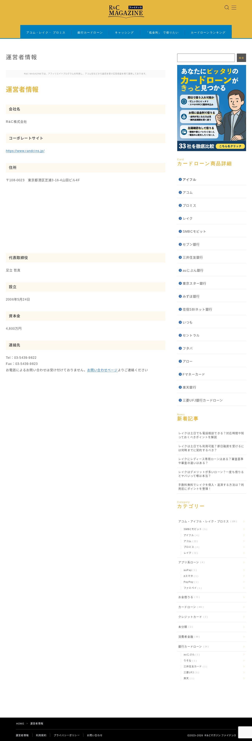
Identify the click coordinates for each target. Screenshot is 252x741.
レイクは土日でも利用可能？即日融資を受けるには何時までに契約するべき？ (211, 448)
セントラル (191, 335)
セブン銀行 (191, 244)
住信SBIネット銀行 (197, 309)
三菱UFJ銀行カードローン (203, 400)
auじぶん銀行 (193, 270)
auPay (189, 570)
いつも (188, 322)
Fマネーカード (194, 374)
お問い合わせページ (102, 370)
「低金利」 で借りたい (162, 32)
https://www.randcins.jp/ (25, 151)
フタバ (188, 348)
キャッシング (124, 32)
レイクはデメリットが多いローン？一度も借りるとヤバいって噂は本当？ (211, 474)
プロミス (189, 205)
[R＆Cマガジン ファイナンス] (126, 11)
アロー (188, 361)
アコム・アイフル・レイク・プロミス (206, 521)
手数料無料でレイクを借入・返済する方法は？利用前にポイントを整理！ (211, 486)
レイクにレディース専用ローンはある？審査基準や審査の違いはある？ (211, 461)
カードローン (190, 607)
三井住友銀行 (193, 257)
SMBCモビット (195, 231)
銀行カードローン (90, 32)
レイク (188, 218)
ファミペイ (192, 588)
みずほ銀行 (191, 296)
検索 (241, 58)
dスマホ (190, 576)
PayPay (190, 582)
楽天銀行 (189, 387)
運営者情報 (22, 735)
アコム (188, 192)
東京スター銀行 (194, 283)
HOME (20, 723)
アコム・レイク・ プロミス (46, 32)
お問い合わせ (95, 735)
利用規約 (41, 735)
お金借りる (188, 597)
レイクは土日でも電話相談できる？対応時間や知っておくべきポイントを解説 (211, 435)
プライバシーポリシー (67, 735)
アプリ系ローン (190, 562)
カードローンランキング (208, 32)
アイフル (190, 535)
